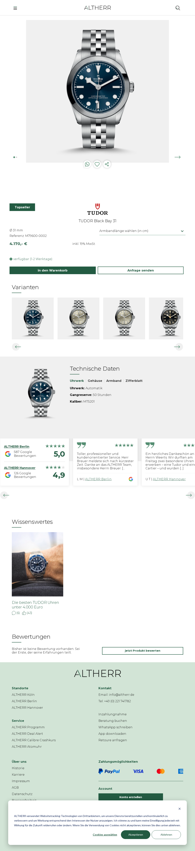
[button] (168, 8)
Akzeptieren (135, 834)
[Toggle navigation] (16, 7)
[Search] (178, 8)
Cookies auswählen (105, 834)
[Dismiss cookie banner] (179, 808)
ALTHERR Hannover (169, 479)
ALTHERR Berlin (98, 479)
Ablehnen (166, 834)
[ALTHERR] (97, 7)
